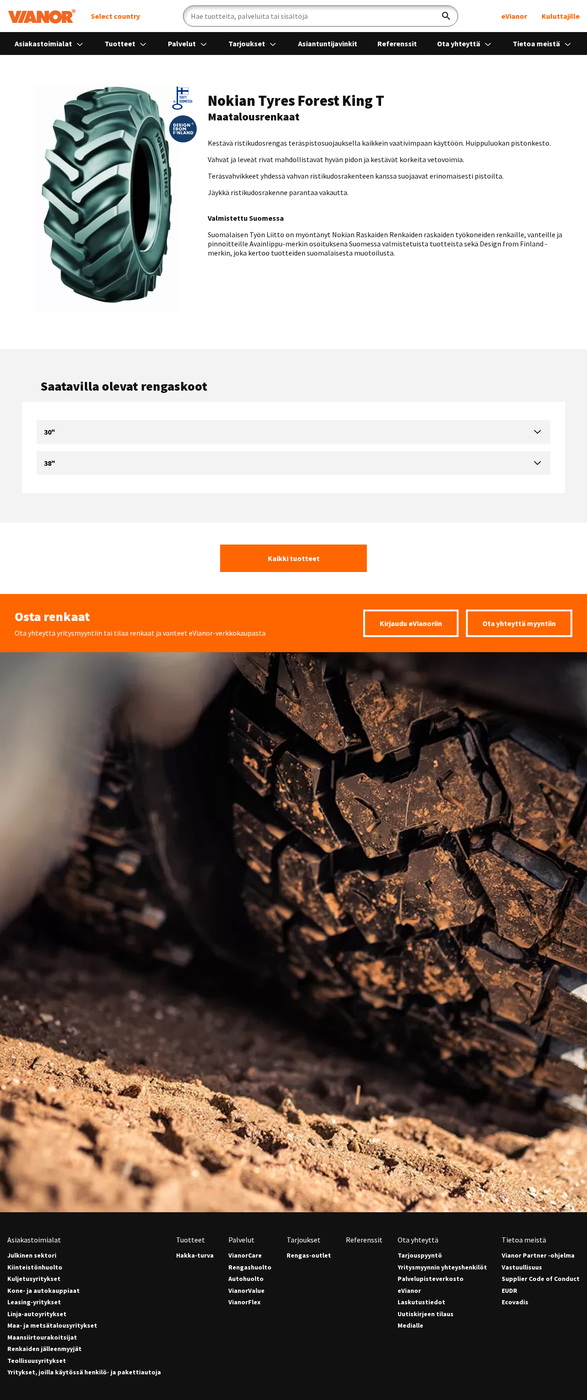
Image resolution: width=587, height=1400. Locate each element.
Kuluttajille (561, 16)
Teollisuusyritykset (36, 1361)
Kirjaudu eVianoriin (411, 623)
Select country (115, 16)
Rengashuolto (249, 1267)
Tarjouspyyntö (420, 1255)
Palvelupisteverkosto (431, 1279)
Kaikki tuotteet (294, 558)
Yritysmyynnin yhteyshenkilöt (442, 1267)
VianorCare (245, 1255)
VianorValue (246, 1291)
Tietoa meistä (537, 43)
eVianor (514, 16)
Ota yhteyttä (459, 43)
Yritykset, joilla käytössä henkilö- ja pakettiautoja (84, 1372)
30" (49, 431)
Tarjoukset (247, 43)
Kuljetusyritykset (34, 1279)
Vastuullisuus (522, 1267)
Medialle (410, 1325)
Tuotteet (121, 43)
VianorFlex (244, 1302)
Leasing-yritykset (34, 1302)
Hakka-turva (195, 1255)
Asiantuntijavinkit (327, 43)
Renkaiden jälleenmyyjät (44, 1349)
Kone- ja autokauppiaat (43, 1291)
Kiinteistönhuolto (34, 1267)
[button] (183, 98)
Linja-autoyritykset (36, 1314)
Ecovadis (515, 1302)
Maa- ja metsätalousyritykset (52, 1325)
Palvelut (182, 43)
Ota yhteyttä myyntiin (519, 623)
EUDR (509, 1291)
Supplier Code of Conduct (541, 1279)
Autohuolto (246, 1279)
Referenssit (397, 43)
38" (49, 463)
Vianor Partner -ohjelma (538, 1255)
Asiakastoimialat (44, 43)
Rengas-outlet (309, 1255)
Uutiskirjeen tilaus (426, 1314)
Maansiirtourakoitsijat (42, 1337)
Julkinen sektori (31, 1255)
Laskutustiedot (421, 1302)
